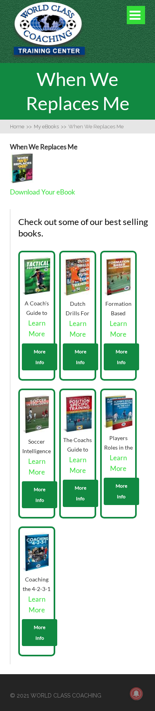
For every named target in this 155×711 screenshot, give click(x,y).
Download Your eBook (42, 192)
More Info (39, 357)
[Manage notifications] (136, 693)
